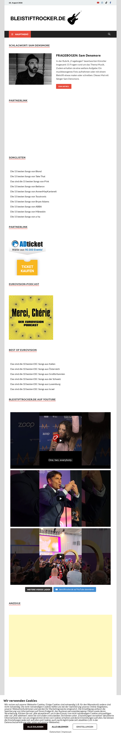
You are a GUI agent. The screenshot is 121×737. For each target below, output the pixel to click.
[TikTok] (106, 2)
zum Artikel (62, 85)
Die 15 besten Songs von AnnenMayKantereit (33, 191)
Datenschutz (55, 732)
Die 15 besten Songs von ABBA (26, 206)
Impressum (66, 732)
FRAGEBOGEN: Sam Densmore (78, 55)
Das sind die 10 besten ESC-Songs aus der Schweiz (35, 379)
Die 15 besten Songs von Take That (27, 176)
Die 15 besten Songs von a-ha (25, 216)
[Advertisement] (60, 646)
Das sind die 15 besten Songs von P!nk (29, 181)
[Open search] (109, 34)
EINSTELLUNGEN (84, 726)
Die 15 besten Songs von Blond (26, 171)
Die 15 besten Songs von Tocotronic (28, 196)
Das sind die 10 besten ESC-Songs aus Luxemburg (35, 384)
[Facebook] (110, 2)
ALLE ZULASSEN (35, 726)
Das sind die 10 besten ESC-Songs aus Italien (32, 363)
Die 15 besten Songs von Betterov (27, 186)
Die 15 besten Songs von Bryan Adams (29, 201)
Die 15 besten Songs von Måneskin (28, 211)
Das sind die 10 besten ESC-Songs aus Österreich (35, 368)
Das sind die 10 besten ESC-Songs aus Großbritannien (37, 373)
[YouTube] (98, 2)
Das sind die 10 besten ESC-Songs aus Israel (32, 389)
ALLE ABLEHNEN (60, 726)
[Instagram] (102, 2)
